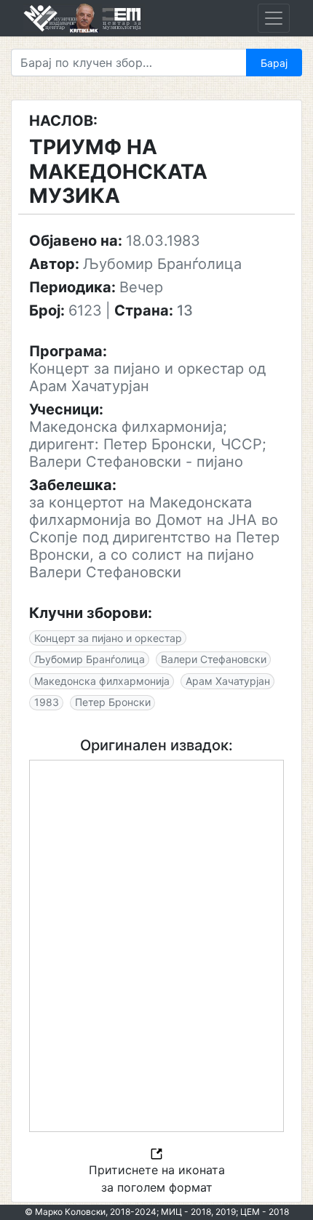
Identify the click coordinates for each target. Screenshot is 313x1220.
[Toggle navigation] (274, 18)
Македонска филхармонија (102, 681)
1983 (46, 702)
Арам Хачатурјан (228, 681)
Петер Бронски (113, 702)
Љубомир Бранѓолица (89, 659)
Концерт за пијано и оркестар (108, 638)
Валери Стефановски (213, 659)
